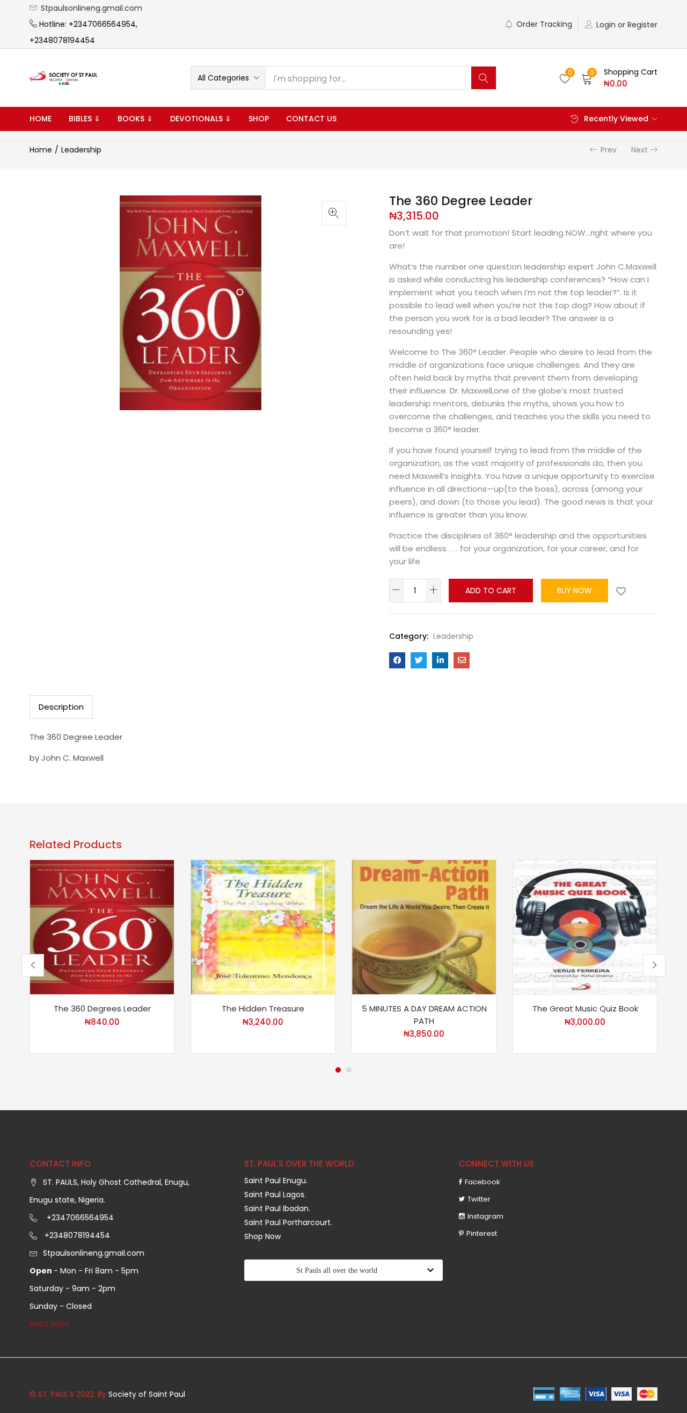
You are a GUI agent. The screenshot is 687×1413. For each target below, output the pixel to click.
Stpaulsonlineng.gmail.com (91, 8)
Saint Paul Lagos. (275, 1194)
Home (41, 118)
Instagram (485, 1216)
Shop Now (262, 1236)
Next (639, 149)
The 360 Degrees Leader (102, 1008)
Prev (609, 149)
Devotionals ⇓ (200, 118)
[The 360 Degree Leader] (397, 660)
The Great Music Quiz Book (585, 1008)
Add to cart (490, 590)
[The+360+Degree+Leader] (419, 660)
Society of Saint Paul (146, 1394)
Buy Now (574, 590)
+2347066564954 (78, 1217)
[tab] (61, 707)
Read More (49, 1324)
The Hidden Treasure (263, 1008)
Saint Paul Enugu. (276, 1180)
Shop (259, 118)
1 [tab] (338, 1070)
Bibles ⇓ (84, 118)
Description (61, 706)
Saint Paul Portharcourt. (288, 1222)
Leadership (81, 149)
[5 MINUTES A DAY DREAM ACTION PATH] (424, 926)
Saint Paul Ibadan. (277, 1208)
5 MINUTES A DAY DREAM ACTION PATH (424, 1014)
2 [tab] (349, 1070)
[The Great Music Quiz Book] (585, 926)
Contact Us (311, 118)
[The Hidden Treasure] (263, 926)
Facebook (482, 1182)
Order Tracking (544, 24)
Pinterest (481, 1233)
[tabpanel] (102, 956)
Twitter (479, 1199)
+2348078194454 (76, 1235)
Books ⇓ (135, 118)
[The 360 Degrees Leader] (102, 926)
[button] (228, 78)
